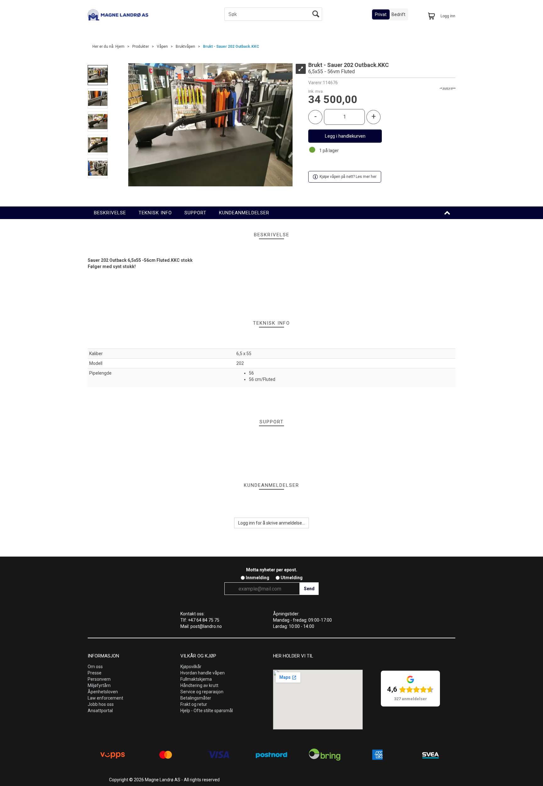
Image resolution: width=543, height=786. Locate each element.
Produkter (140, 46)
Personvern (99, 679)
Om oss (95, 666)
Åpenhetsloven (103, 691)
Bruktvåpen (185, 46)
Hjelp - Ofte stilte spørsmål (206, 710)
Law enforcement (105, 698)
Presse (94, 672)
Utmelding (292, 577)
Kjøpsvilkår (190, 666)
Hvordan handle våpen (202, 672)
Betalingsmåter (195, 698)
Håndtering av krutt (199, 685)
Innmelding (257, 577)
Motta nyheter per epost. (271, 569)
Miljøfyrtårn (99, 685)
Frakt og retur (193, 704)
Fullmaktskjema (196, 679)
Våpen (162, 46)
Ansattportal (100, 710)
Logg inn (448, 16)
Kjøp (345, 136)
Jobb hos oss (101, 704)
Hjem (119, 46)
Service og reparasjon (201, 691)
